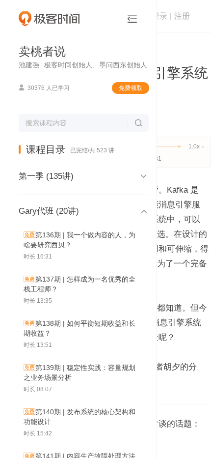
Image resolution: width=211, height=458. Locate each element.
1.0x (196, 146)
